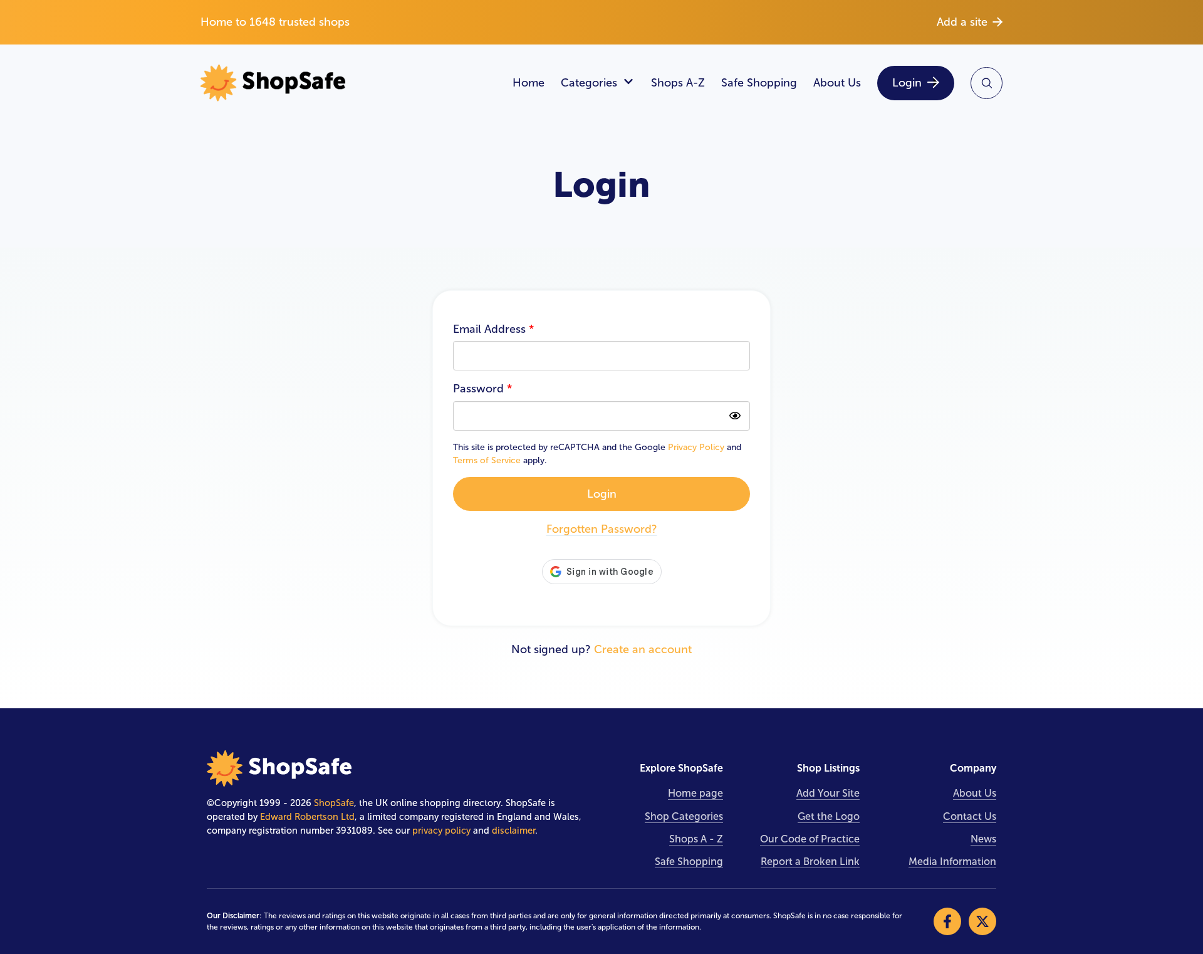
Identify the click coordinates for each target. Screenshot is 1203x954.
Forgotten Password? (601, 529)
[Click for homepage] (348, 83)
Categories (589, 82)
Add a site (962, 22)
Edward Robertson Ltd (307, 817)
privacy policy (441, 831)
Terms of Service (487, 460)
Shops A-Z (678, 82)
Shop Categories (684, 816)
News (983, 839)
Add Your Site (828, 793)
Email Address (493, 329)
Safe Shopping (759, 82)
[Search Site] (986, 83)
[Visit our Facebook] (947, 921)
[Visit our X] (982, 921)
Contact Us (969, 816)
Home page (695, 793)
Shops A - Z (696, 839)
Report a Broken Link (810, 861)
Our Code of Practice (810, 839)
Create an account (643, 649)
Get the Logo (829, 816)
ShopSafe (334, 803)
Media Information (952, 861)
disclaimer (513, 831)
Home (528, 82)
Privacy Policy (696, 447)
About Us (837, 82)
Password (482, 388)
